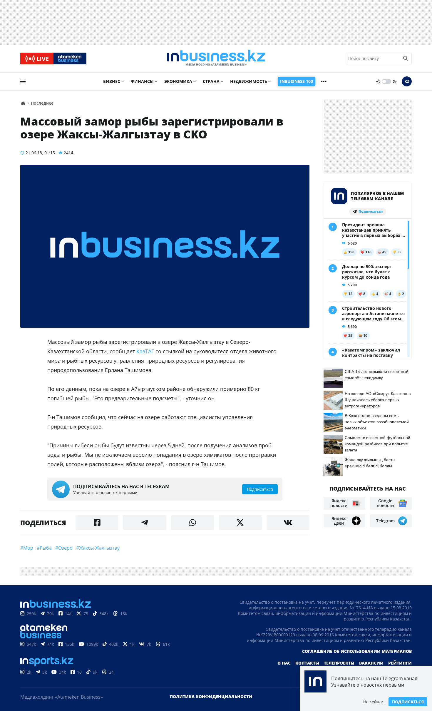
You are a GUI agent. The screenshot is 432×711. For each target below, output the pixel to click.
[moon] (394, 81)
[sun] (378, 81)
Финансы (142, 81)
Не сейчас (373, 702)
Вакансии (371, 663)
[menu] (22, 81)
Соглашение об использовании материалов (357, 651)
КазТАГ (145, 351)
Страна (211, 81)
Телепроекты (339, 663)
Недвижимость (248, 81)
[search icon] (406, 58)
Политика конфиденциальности (211, 696)
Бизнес (111, 81)
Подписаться (408, 702)
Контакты (307, 663)
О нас (284, 663)
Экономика (178, 81)
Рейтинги (400, 663)
